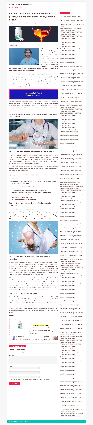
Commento (11, 355)
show (16, 45)
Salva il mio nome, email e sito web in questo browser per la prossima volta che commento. (31, 379)
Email (10, 370)
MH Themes (27, 421)
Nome (10, 366)
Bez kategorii (31, 23)
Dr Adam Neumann (22, 23)
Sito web (11, 375)
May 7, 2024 (13, 23)
